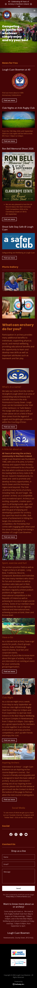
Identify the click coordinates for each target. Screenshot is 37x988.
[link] (6, 10)
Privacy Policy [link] (10, 896)
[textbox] (18, 857)
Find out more (9, 100)
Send (18, 888)
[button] (34, 10)
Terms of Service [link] (22, 896)
